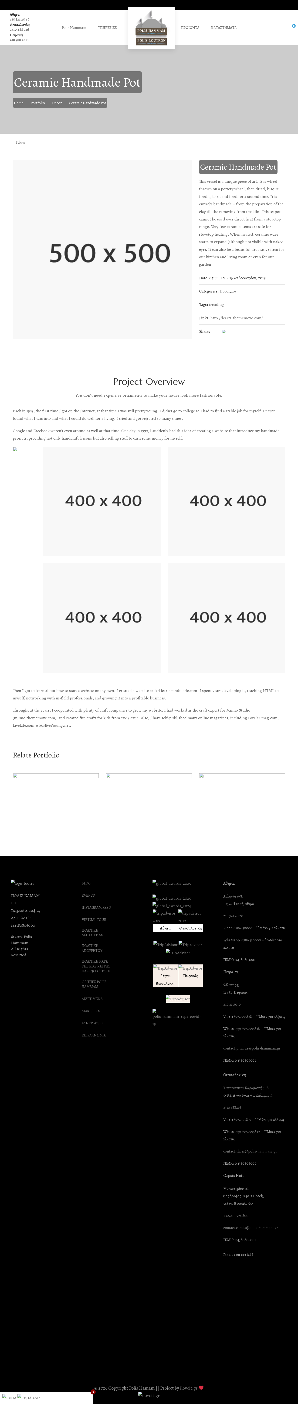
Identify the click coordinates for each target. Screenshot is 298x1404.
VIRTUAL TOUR (94, 919)
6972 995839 (250, 1131)
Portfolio (38, 103)
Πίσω (20, 142)
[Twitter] (224, 331)
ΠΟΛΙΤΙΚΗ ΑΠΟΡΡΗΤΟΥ (92, 948)
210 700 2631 (19, 39)
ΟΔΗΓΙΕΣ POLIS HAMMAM (94, 984)
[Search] (281, 27)
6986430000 (243, 928)
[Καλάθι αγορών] (290, 27)
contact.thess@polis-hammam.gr (250, 1151)
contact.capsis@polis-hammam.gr (250, 1227)
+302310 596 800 (235, 1215)
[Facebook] (215, 331)
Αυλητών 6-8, (233, 896)
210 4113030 (232, 1004)
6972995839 (242, 1119)
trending (216, 304)
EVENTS (88, 895)
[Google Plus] (243, 331)
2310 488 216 (19, 29)
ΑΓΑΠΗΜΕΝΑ (92, 999)
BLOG (86, 883)
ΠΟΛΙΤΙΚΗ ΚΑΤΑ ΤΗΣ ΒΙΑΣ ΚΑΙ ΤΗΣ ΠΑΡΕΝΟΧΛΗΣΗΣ (96, 966)
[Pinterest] (234, 331)
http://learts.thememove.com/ (236, 318)
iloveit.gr (189, 1388)
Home (19, 103)
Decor (57, 103)
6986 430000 (251, 940)
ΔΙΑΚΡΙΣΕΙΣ (91, 1011)
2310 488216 (232, 1107)
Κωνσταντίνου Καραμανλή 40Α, (246, 1088)
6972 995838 (243, 1016)
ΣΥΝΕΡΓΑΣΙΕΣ (93, 1023)
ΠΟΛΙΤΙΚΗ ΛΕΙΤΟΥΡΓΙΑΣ (92, 933)
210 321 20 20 (19, 19)
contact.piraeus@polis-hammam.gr (251, 1048)
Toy (234, 291)
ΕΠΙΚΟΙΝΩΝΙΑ (94, 1035)
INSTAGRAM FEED (96, 907)
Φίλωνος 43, (231, 985)
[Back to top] (285, 1391)
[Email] (252, 331)
